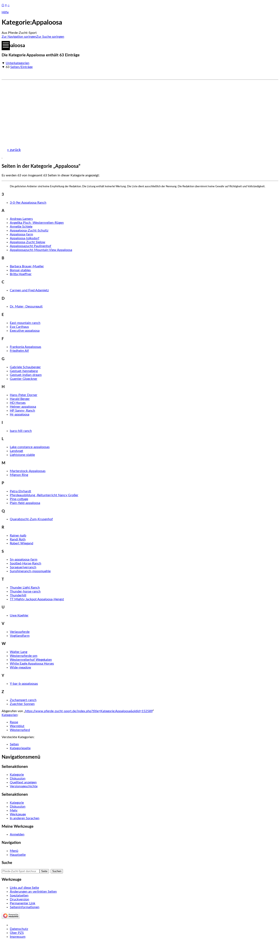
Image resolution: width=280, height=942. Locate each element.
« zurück (14, 150)
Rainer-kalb (18, 535)
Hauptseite (18, 854)
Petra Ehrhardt (20, 491)
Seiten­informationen (24, 907)
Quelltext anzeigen (23, 782)
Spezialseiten (19, 895)
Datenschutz (19, 929)
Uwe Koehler (19, 615)
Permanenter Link (22, 903)
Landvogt (16, 451)
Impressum (17, 936)
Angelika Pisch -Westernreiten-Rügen (37, 222)
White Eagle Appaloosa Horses (32, 663)
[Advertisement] (125, 112)
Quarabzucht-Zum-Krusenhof (31, 519)
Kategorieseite (20, 748)
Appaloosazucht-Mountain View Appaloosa (41, 250)
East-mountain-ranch (25, 323)
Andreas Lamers (21, 218)
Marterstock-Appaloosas (28, 471)
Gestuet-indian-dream (26, 375)
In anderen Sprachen (24, 818)
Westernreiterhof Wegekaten (31, 659)
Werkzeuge (18, 814)
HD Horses (18, 402)
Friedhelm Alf (19, 350)
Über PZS (17, 932)
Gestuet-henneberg (24, 371)
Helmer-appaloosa (23, 406)
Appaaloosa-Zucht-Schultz (29, 230)
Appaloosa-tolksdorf (24, 238)
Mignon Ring (19, 475)
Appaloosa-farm (21, 234)
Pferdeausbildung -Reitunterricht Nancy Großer (44, 495)
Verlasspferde (20, 631)
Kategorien (9, 715)
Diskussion (17, 778)
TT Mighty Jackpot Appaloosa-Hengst (37, 599)
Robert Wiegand (21, 543)
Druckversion (19, 899)
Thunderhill (18, 595)
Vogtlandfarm (20, 635)
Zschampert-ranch (23, 700)
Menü (14, 850)
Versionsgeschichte (24, 786)
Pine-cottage (19, 499)
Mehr (14, 810)
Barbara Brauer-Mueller (27, 266)
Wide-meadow (20, 667)
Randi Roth (18, 539)
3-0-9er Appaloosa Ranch (28, 202)
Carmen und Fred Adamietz (29, 290)
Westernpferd (20, 730)
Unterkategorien (17, 63)
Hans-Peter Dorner (23, 395)
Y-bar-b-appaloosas (24, 683)
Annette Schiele (21, 226)
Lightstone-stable (22, 454)
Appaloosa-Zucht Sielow (27, 242)
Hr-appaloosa (19, 414)
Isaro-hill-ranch (21, 430)
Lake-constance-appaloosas (30, 447)
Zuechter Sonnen (22, 704)
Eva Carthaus (19, 326)
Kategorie (17, 774)
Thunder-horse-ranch (25, 591)
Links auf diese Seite (24, 887)
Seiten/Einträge (21, 67)
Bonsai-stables (20, 270)
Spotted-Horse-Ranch (25, 563)
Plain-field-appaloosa (25, 503)
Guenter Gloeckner (23, 378)
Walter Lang (18, 652)
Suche (7, 863)
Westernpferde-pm (23, 655)
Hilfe (5, 12)
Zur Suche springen (50, 36)
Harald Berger (20, 399)
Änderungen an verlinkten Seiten (33, 891)
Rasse (14, 722)
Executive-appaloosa (25, 330)
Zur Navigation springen (19, 36)
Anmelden (17, 834)
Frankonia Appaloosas (25, 346)
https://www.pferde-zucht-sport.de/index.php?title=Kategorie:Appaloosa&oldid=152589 (89, 711)
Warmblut (17, 726)
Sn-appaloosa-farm (23, 559)
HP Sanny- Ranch (22, 410)
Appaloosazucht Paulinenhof (30, 246)
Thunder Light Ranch (25, 587)
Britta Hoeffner (21, 274)
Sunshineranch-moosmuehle (30, 571)
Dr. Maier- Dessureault (26, 306)
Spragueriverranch (23, 567)
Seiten (14, 744)
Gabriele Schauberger (25, 367)
